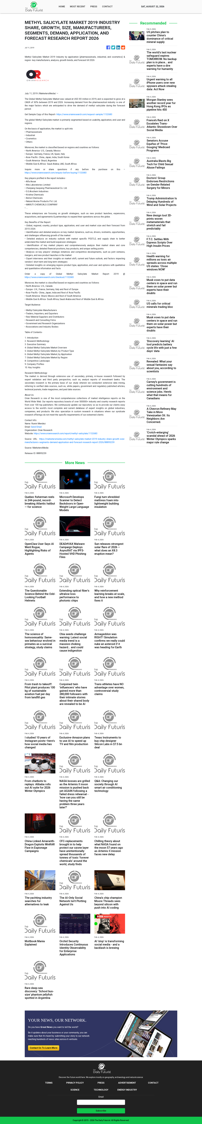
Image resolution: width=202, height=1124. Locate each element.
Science (74, 1090)
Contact (153, 1082)
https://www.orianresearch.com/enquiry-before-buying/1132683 (56, 172)
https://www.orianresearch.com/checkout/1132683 (49, 277)
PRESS (93, 6)
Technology (101, 1090)
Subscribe (101, 1110)
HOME (62, 6)
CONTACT (107, 6)
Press (101, 1082)
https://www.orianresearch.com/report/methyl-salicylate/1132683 (65, 433)
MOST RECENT (77, 6)
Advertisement (127, 1082)
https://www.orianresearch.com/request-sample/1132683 (84, 114)
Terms (48, 1082)
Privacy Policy (75, 1082)
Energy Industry (127, 1090)
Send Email (36, 427)
